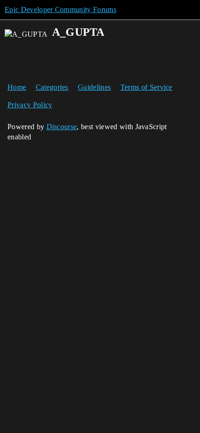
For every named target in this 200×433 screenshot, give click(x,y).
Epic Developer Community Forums (60, 9)
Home (16, 87)
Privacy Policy (29, 105)
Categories (52, 87)
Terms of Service (146, 87)
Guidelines (94, 87)
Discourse (62, 127)
